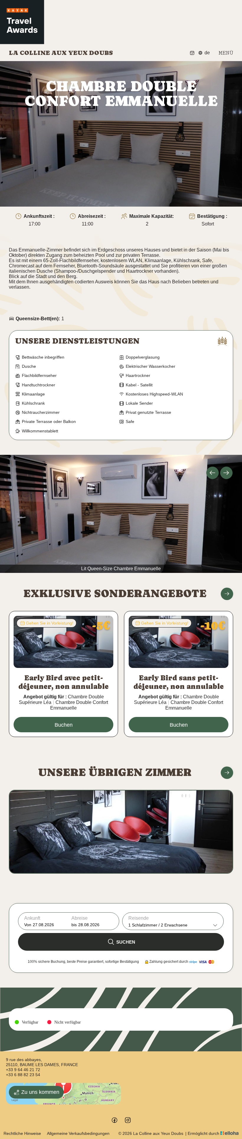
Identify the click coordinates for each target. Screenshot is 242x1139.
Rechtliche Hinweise (22, 1133)
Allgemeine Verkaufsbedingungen (78, 1133)
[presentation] (212, 473)
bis (74, 924)
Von (27, 924)
